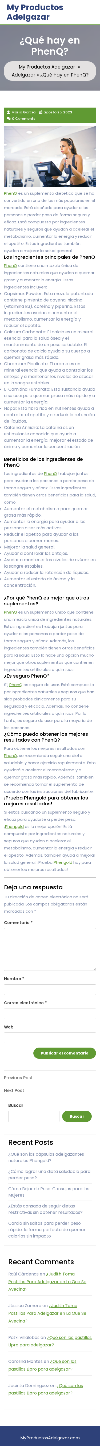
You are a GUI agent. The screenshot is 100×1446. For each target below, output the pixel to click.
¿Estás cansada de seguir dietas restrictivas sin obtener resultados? (45, 1209)
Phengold (14, 826)
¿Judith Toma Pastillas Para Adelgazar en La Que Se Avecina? (47, 1281)
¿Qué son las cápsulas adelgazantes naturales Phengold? (46, 1157)
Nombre (14, 978)
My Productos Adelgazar (35, 12)
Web (9, 1027)
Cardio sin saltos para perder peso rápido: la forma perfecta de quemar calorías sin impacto (47, 1229)
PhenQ (10, 193)
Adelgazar (23, 75)
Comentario (18, 922)
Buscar (15, 1105)
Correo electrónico (25, 1003)
